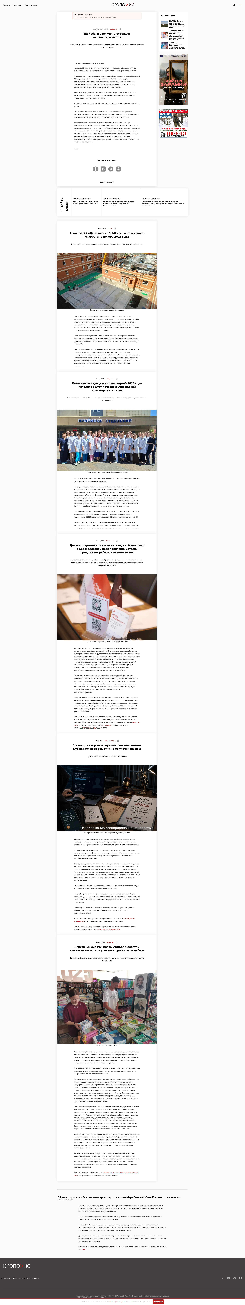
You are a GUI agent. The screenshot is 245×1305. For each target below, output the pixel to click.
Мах (118, 929)
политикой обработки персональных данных (120, 1302)
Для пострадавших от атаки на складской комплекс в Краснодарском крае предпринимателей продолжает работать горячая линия (163, 203)
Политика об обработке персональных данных (150, 1296)
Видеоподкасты (31, 5)
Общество (113, 29)
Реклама (6, 5)
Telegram (112, 929)
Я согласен (158, 1302)
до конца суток (108, 725)
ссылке (83, 1249)
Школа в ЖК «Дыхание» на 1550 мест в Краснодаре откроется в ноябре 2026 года (85, 203)
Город (110, 228)
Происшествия (110, 741)
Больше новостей (107, 182)
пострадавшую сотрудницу (90, 728)
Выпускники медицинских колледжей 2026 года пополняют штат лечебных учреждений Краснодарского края (118, 203)
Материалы (17, 5)
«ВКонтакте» (103, 929)
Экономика (110, 541)
